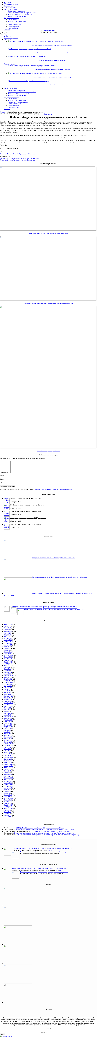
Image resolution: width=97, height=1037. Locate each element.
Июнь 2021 (7, 730)
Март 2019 (7, 776)
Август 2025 (8, 645)
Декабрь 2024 (8, 658)
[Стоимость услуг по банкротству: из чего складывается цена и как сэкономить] (18, 1002)
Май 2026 (7, 629)
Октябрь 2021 (8, 723)
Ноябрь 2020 (8, 742)
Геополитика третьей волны (17, 16)
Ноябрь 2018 (8, 783)
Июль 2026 (7, 626)
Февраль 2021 (8, 737)
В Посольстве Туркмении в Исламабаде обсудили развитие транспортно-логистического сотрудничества (49, 303)
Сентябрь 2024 (8, 664)
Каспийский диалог (14, 26)
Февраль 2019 (8, 778)
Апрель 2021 (8, 733)
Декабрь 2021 (8, 720)
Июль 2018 (7, 789)
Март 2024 (7, 674)
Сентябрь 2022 (8, 704)
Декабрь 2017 (8, 801)
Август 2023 (8, 686)
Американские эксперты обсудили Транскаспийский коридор (52, 84)
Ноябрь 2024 (8, 660)
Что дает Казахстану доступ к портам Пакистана (48, 450)
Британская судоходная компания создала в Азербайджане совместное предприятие (52, 45)
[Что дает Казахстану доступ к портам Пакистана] (48, 307)
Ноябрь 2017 (8, 803)
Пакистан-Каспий (12, 154)
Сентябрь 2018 (8, 786)
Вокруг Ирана (12, 19)
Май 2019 (7, 772)
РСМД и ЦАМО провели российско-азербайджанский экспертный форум (40, 828)
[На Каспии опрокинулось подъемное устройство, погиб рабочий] (18, 925)
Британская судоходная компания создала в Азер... (26, 498)
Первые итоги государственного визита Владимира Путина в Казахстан (52, 69)
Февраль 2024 (8, 675)
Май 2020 (7, 752)
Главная (2, 112)
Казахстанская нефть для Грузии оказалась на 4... (26, 524)
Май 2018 (7, 793)
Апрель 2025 (8, 652)
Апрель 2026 (8, 631)
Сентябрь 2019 (8, 766)
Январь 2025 (8, 657)
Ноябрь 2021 (8, 721)
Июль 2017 (7, 810)
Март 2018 (7, 796)
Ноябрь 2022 (8, 701)
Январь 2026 (8, 636)
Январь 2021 (8, 738)
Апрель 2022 (8, 713)
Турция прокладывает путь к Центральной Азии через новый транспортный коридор (60, 577)
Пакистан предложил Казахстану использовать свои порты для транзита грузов (48, 233)
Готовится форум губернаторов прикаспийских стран (17, 160)
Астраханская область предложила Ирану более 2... (27, 511)
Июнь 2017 (7, 812)
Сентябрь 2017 (8, 807)
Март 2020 (7, 755)
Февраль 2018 (8, 798)
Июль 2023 (7, 687)
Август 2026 (8, 624)
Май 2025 (7, 650)
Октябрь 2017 (8, 805)
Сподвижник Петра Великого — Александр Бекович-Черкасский (53, 558)
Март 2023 (7, 694)
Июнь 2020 (7, 750)
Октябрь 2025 (8, 641)
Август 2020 (8, 747)
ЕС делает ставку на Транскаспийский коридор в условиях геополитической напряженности (44, 829)
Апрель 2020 (8, 754)
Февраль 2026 (8, 635)
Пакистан (3, 154)
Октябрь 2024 (8, 662)
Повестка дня (8, 6)
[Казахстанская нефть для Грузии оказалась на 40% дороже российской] (18, 983)
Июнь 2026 (7, 628)
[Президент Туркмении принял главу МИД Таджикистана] (18, 963)
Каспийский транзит (14, 24)
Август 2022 (8, 706)
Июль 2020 (7, 749)
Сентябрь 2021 (8, 725)
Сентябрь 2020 (8, 745)
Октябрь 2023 (8, 682)
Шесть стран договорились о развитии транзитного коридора (50, 831)
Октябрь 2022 (8, 703)
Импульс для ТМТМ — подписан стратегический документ (19, 158)
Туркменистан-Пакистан (27, 154)
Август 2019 (8, 767)
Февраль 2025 (8, 655)
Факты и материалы (10, 9)
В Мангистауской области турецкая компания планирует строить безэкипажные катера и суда (44, 833)
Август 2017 (8, 808)
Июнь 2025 (7, 648)
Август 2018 (8, 788)
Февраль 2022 (8, 716)
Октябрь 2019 (8, 764)
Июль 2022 (7, 708)
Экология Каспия (13, 28)
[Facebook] (1, 33)
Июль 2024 (7, 667)
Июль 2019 (7, 769)
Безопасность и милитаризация (18, 23)
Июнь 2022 (7, 709)
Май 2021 (7, 732)
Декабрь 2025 (8, 638)
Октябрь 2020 (8, 744)
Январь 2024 (8, 677)
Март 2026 (7, 633)
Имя (2, 475)
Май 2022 (7, 711)
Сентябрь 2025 (8, 643)
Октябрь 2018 (8, 784)
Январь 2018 (8, 800)
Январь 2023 (8, 698)
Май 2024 (7, 670)
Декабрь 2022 (8, 699)
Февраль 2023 (8, 696)
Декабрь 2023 (8, 679)
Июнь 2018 (7, 791)
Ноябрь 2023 (8, 681)
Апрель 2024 (8, 672)
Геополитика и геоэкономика (17, 21)
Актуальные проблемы (11, 18)
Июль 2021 (7, 728)
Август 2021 (8, 726)
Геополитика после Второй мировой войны (22, 13)
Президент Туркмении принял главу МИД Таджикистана (52, 60)
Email (2, 479)
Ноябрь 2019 (8, 762)
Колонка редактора (10, 7)
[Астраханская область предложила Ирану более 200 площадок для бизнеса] (18, 944)
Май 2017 (7, 813)
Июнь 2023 (7, 689)
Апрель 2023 (8, 692)
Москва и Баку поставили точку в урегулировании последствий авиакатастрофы (52, 77)
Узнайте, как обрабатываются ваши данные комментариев (53, 489)
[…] (50, 850)
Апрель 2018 (8, 795)
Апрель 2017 (8, 815)
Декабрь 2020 (8, 740)
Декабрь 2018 (8, 781)
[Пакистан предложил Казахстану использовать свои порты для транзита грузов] (48, 168)
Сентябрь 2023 (8, 684)
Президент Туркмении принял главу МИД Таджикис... (28, 518)
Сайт (1, 482)
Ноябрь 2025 (8, 640)
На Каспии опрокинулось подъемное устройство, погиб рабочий (52, 52)
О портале (7, 30)
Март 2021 (7, 735)
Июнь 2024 (7, 669)
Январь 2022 (8, 718)
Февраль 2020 (8, 757)
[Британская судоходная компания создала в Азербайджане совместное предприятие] (18, 906)
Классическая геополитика (16, 11)
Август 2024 (8, 665)
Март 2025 (7, 653)
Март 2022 (7, 715)
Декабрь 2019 (8, 761)
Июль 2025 (7, 646)
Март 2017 (7, 817)
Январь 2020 (8, 759)
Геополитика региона (11, 4)
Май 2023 (7, 691)
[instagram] (5, 33)
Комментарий (5, 472)
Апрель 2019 (8, 774)
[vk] (9, 33)
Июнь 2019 (7, 771)
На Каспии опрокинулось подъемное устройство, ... (27, 505)
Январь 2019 (8, 779)
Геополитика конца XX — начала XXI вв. (21, 14)
